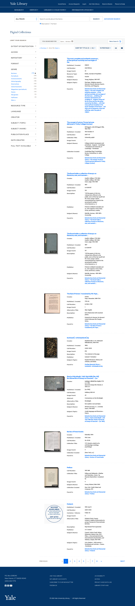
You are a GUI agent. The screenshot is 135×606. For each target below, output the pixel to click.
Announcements (16, 79)
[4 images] (52, 441)
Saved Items (62, 4)
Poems (13, 92)
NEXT (122, 561)
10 (104, 48)
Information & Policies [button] (82, 10)
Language (16, 111)
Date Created (17, 140)
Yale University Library (18, 3)
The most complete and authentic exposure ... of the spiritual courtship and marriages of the (83, 60)
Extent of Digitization (22, 46)
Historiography (16, 81)
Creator (15, 117)
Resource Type (18, 105)
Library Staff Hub (101, 585)
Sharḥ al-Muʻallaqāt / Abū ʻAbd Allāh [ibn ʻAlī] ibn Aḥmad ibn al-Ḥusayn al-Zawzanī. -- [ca (83, 377)
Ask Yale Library (94, 4)
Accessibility (100, 576)
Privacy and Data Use (103, 582)
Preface (69, 467)
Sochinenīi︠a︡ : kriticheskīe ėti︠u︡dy (78, 338)
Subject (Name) (18, 128)
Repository (16, 58)
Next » (57, 48)
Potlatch (70, 504)
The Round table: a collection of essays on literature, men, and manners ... (81, 174)
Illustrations (15, 84)
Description (45, 24)
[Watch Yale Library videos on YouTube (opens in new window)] (11, 585)
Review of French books (75, 432)
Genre (14, 69)
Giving (97, 579)
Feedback (53, 585)
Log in (84, 4)
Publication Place (20, 134)
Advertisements (16, 87)
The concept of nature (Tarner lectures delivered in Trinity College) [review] (80, 123)
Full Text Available (21, 146)
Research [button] (18, 10)
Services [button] (33, 10)
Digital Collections (20, 32)
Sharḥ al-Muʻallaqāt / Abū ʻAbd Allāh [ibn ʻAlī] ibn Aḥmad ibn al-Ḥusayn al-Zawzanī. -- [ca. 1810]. (95, 419)
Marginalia (14, 95)
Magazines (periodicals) (19, 89)
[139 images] (50, 183)
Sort (84, 48)
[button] (96, 18)
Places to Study (120, 4)
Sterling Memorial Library (92, 364)
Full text (54, 24)
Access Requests (74, 4)
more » (13, 100)
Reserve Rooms (107, 4)
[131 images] (50, 243)
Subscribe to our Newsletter (61, 582)
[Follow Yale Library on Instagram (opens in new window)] (8, 585)
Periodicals (14, 76)
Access (14, 52)
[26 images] (50, 68)
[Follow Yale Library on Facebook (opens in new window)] (6, 585)
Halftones (14, 97)
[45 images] (54, 383)
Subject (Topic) (18, 123)
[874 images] (50, 347)
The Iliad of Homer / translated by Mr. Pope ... (82, 294)
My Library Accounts (58, 579)
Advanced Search (112, 19)
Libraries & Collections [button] (54, 10)
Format (15, 63)
